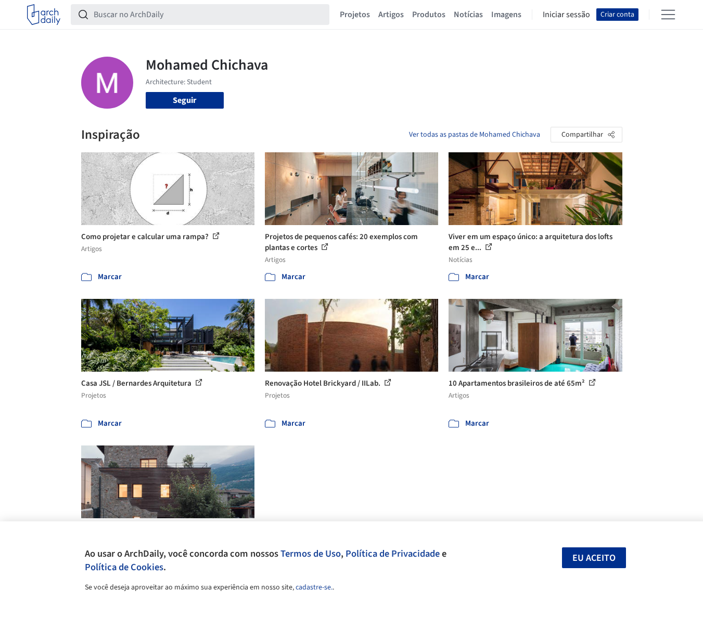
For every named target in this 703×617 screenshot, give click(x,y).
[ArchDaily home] (43, 14)
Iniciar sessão (566, 14)
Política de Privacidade (393, 553)
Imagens (506, 14)
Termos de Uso (310, 553)
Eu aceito (594, 558)
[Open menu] (668, 14)
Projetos (355, 14)
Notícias (468, 14)
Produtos (428, 14)
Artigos (391, 14)
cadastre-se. (314, 587)
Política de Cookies (124, 567)
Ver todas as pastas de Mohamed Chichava (474, 134)
